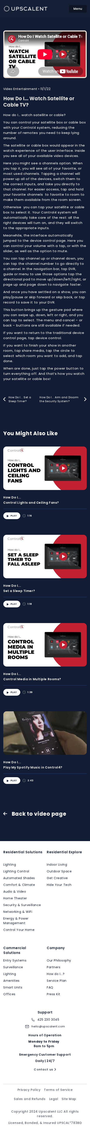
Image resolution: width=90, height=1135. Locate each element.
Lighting (9, 864)
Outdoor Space (59, 871)
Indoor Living (57, 864)
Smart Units (12, 987)
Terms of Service (58, 1090)
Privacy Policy (29, 1090)
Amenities (11, 980)
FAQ (50, 987)
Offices (9, 994)
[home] (26, 9)
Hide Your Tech (59, 885)
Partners (53, 967)
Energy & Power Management (16, 920)
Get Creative (57, 878)
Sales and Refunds (30, 1099)
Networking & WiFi (17, 912)
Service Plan (57, 980)
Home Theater (15, 898)
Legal (53, 1099)
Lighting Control (16, 871)
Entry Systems (14, 960)
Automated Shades (19, 878)
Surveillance (13, 967)
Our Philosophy (59, 960)
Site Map (69, 1099)
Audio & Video (14, 891)
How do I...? (56, 974)
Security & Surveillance (22, 905)
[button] (78, 9)
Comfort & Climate (19, 885)
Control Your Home (19, 930)
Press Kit (53, 994)
